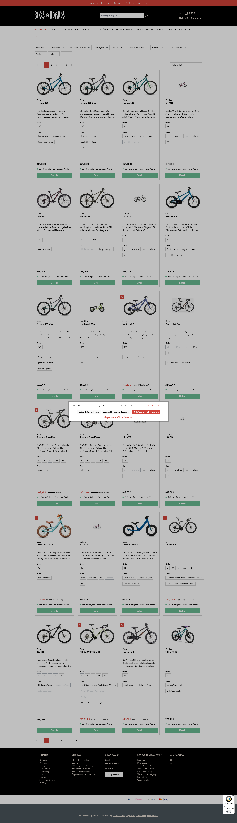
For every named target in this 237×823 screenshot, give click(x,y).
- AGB (118, 417)
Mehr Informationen (155, 405)
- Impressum (109, 417)
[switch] (228, 811)
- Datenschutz (127, 417)
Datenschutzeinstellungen (89, 412)
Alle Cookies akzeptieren (146, 412)
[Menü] (233, 796)
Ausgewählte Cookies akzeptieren (116, 412)
